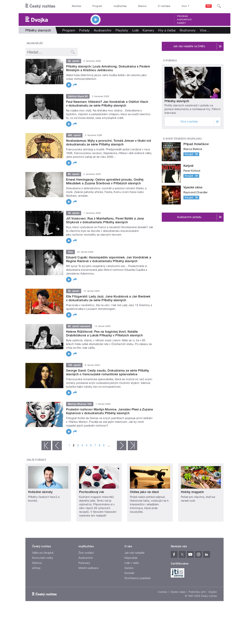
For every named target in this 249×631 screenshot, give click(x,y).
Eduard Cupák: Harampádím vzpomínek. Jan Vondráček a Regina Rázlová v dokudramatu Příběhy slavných (108, 259)
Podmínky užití (197, 592)
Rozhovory (188, 30)
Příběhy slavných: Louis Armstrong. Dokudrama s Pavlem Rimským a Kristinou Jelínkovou (108, 68)
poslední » (132, 445)
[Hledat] (219, 6)
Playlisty (122, 30)
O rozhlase (164, 6)
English (213, 592)
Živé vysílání (86, 552)
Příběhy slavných (176, 101)
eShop (36, 568)
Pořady (84, 30)
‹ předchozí (57, 445)
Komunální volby (42, 557)
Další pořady (36, 459)
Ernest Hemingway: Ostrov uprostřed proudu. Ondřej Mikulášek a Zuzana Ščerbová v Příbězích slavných (104, 181)
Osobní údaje (177, 592)
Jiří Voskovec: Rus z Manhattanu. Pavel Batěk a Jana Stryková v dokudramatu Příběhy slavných (105, 220)
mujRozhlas (120, 6)
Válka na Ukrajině (42, 552)
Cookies (162, 592)
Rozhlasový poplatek (137, 578)
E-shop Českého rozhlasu (182, 138)
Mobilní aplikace (88, 568)
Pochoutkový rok (91, 492)
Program (97, 6)
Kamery (181, 23)
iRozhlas (76, 6)
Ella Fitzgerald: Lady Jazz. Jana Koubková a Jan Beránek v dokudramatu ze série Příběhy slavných (108, 298)
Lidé (135, 30)
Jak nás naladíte (134, 552)
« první (46, 445)
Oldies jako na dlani (144, 492)
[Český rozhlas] (40, 6)
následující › (121, 445)
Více (205, 30)
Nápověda (130, 557)
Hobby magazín (192, 492)
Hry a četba (166, 30)
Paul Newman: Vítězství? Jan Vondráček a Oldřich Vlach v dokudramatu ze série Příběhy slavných (107, 103)
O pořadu (170, 60)
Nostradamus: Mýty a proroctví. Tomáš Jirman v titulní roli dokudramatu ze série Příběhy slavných (108, 142)
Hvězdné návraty (40, 492)
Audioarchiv (184, 19)
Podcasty (84, 563)
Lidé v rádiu (131, 563)
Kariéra (128, 568)
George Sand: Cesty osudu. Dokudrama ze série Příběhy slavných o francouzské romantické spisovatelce (107, 372)
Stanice (142, 6)
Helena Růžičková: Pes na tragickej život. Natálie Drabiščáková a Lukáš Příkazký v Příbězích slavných (104, 333)
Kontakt (129, 573)
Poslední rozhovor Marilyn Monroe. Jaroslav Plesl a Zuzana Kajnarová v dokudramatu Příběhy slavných (109, 411)
